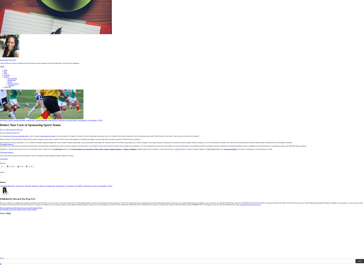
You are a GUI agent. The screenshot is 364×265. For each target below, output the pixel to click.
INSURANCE (52, 120)
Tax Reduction (92, 120)
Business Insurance (13, 84)
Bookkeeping (12, 80)
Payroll (10, 82)
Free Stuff (7, 75)
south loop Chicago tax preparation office (16, 136)
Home (5, 70)
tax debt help (57, 149)
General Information (41, 120)
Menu (2, 66)
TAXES (100, 120)
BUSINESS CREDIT (6, 120)
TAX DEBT (78, 186)
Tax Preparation (12, 78)
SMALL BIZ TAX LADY (8, 60)
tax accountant (69, 186)
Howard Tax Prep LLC (16, 129)
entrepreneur (35, 186)
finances (42, 186)
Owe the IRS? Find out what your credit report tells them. (21, 208)
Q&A (5, 73)
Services (6, 77)
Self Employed (82, 120)
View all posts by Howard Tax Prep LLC (248, 204)
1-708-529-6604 (210, 149)
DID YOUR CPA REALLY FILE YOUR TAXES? (18, 209)
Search (2, 258)
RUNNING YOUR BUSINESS (68, 120)
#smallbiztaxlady (10, 186)
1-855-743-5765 (180, 149)
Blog (5, 72)
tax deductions (87, 186)
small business (60, 186)
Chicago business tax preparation (82, 149)
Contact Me (7, 87)
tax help (94, 186)
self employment (50, 186)
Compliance (11, 85)
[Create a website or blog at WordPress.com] (0, 264)
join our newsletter (230, 149)
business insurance (115, 149)
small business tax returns (47, 136)
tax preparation (102, 186)
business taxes (30, 120)
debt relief (28, 186)
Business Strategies (19, 120)
